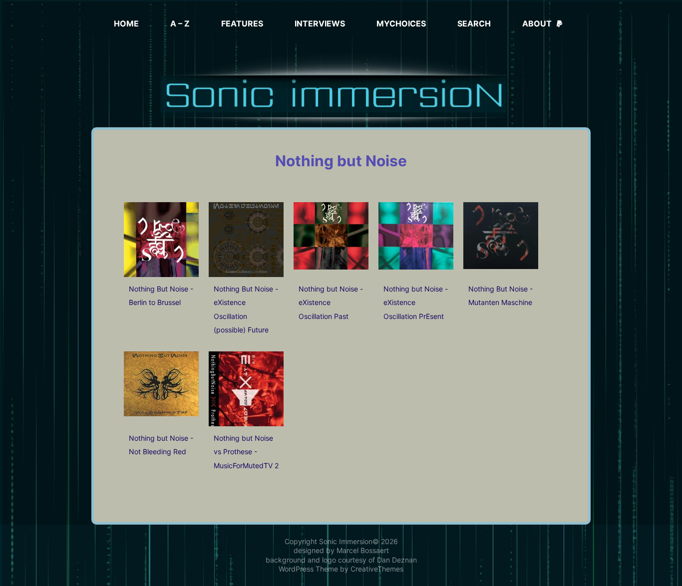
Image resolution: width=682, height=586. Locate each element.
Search (474, 23)
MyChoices (401, 23)
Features (242, 23)
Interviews (320, 23)
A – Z (180, 23)
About (537, 23)
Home (126, 23)
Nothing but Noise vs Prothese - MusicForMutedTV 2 (246, 452)
